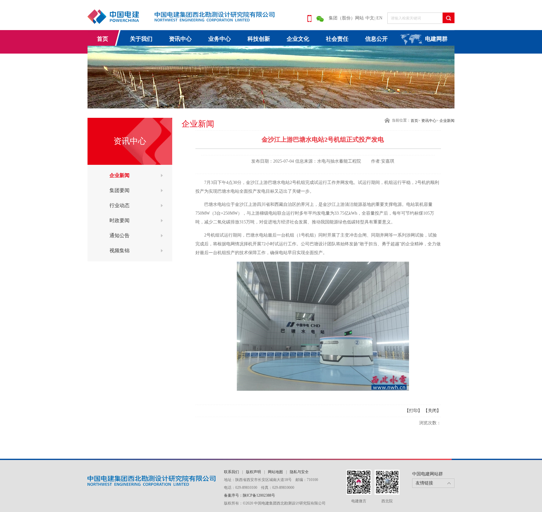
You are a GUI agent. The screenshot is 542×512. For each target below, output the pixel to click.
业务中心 (219, 39)
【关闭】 (432, 410)
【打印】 (413, 410)
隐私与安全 (299, 472)
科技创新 (258, 39)
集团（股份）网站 (346, 18)
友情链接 (424, 483)
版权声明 (253, 472)
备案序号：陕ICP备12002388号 (249, 495)
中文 (369, 18)
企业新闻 (119, 175)
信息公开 (376, 39)
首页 (102, 39)
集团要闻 (119, 190)
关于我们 (141, 39)
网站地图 (275, 472)
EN (379, 18)
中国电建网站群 (427, 474)
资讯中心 (180, 39)
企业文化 (298, 39)
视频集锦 (119, 250)
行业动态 (119, 205)
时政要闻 (119, 220)
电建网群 (436, 39)
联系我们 (231, 472)
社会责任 (337, 39)
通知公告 (119, 235)
